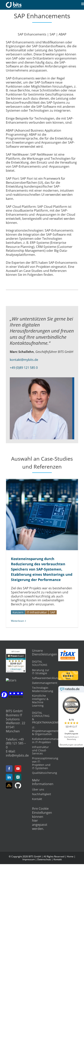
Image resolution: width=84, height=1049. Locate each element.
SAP (52, 612)
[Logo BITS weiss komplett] (13, 3)
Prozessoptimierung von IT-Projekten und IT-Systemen (45, 763)
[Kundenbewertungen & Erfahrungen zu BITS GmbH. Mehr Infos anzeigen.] (16, 651)
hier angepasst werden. (39, 824)
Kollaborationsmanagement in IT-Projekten (50, 740)
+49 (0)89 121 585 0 (24, 367)
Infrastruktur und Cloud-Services (40, 750)
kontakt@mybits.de (24, 360)
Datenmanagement (44, 683)
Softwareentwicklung (45, 678)
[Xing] (18, 777)
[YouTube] (18, 768)
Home (70, 856)
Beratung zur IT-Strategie (40, 671)
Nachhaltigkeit (41, 794)
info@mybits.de (17, 755)
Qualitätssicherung (44, 773)
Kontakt (37, 799)
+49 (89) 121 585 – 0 (16, 743)
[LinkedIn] (9, 777)
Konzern (18, 612)
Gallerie (46, 514)
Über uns (38, 789)
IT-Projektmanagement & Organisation (45, 731)
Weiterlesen (17, 620)
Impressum (28, 859)
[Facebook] (9, 768)
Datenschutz (44, 859)
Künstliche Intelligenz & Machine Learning (40, 700)
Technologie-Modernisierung (42, 689)
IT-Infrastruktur (37, 612)
